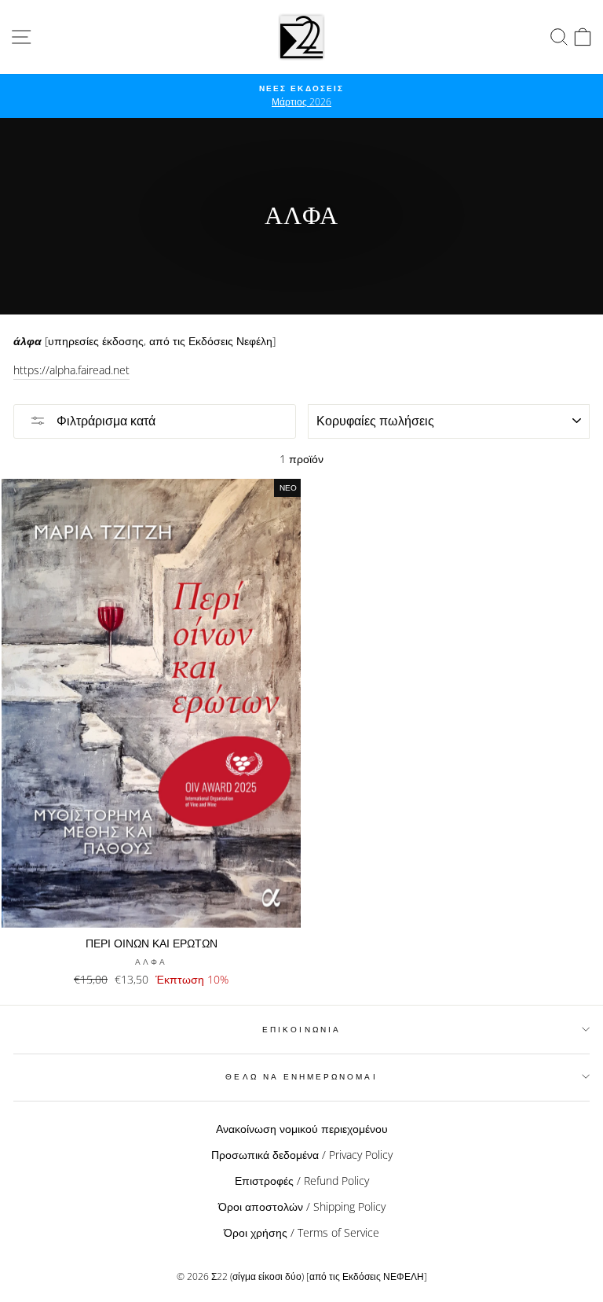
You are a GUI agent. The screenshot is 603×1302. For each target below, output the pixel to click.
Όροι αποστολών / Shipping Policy (302, 1206)
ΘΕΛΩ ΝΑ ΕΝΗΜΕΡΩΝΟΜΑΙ (301, 1076)
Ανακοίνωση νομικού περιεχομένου (302, 1128)
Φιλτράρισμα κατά (104, 420)
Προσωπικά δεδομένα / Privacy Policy (302, 1154)
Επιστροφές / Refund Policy (302, 1180)
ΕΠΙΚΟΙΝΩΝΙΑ (301, 1029)
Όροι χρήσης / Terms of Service (301, 1232)
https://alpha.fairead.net (71, 369)
